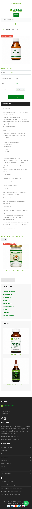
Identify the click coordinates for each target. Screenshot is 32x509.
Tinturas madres (6, 473)
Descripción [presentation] (6, 104)
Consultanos (6, 411)
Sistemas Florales (6, 463)
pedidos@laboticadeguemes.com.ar (11, 488)
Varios (8, 29)
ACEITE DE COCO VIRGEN (16, 271)
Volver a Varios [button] (9, 280)
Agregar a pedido (16, 97)
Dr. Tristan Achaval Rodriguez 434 (11, 491)
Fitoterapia (4, 457)
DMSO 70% (15, 29)
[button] (16, 24)
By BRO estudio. (19, 503)
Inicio (2, 29)
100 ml (18, 78)
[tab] (15, 104)
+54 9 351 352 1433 (7, 481)
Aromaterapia (5, 450)
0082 (12, 72)
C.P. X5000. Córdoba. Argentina (10, 494)
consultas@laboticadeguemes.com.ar (12, 485)
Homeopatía (5, 454)
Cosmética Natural (6, 447)
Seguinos (5, 413)
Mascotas (4, 470)
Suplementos (5, 460)
